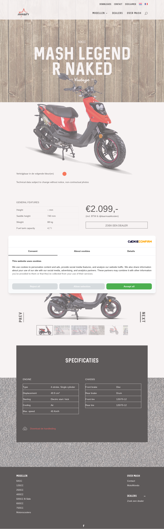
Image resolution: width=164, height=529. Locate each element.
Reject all (35, 286)
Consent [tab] (32, 251)
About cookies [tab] (82, 251)
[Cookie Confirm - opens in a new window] (140, 241)
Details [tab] (131, 251)
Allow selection (82, 286)
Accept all (129, 286)
